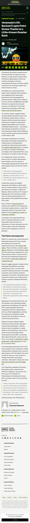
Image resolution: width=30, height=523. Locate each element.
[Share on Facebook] (16, 67)
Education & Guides (9, 472)
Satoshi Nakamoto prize (12, 147)
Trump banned (16, 204)
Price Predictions (8, 456)
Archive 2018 (9, 11)
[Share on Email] (23, 67)
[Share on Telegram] (19, 67)
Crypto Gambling (8, 488)
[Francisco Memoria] (5, 404)
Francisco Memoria (13, 44)
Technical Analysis (9, 459)
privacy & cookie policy (16, 516)
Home (3, 11)
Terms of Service (23, 497)
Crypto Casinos (8, 485)
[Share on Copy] (26, 67)
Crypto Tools (7, 465)
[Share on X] (7, 67)
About (4, 497)
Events (5, 478)
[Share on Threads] (10, 67)
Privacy (15, 497)
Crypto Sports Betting (9, 491)
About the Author (13, 403)
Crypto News (7, 446)
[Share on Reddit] (13, 67)
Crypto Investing (8, 462)
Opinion (6, 449)
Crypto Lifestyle (8, 475)
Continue (15, 520)
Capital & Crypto (8, 18)
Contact (9, 497)
